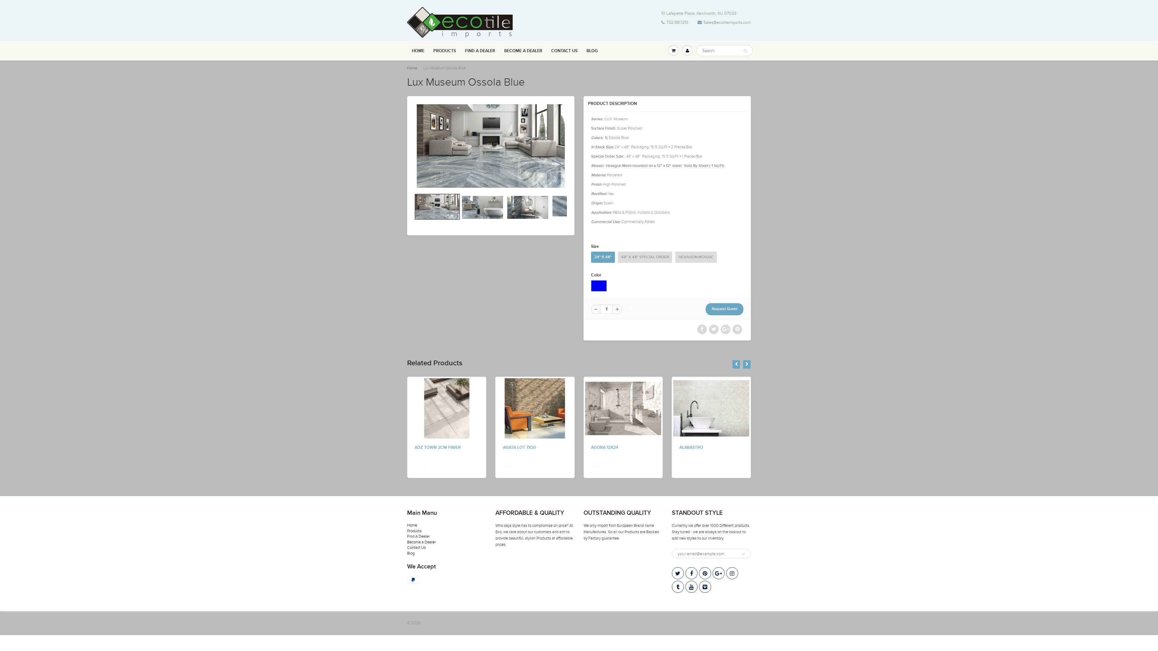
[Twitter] (678, 573)
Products (444, 51)
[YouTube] (691, 587)
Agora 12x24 (604, 447)
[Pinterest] (705, 573)
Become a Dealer (523, 51)
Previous (392, 218)
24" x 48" (603, 257)
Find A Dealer (480, 51)
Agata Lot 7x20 (519, 447)
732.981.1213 (677, 22)
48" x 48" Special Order (645, 257)
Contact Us (564, 51)
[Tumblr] (678, 587)
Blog (592, 51)
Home (418, 51)
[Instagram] (732, 573)
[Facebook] (691, 573)
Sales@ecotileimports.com (727, 22)
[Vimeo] (705, 587)
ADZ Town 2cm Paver (438, 447)
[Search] (745, 51)
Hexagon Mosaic (696, 257)
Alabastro (691, 447)
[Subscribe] (743, 554)
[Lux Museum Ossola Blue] (491, 146)
